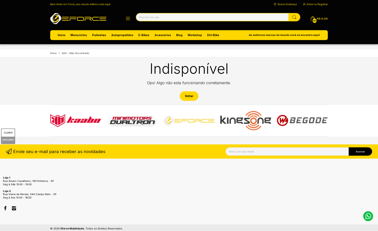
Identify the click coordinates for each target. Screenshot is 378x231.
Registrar (322, 4)
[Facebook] (5, 208)
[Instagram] (14, 208)
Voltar (189, 96)
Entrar (310, 4)
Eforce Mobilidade (72, 228)
